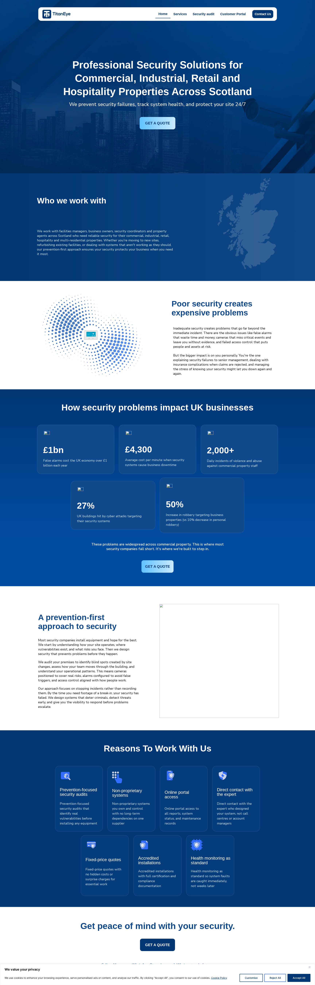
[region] (157, 974)
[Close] (311, 967)
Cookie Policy (219, 977)
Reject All (275, 977)
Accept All (299, 977)
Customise (251, 977)
